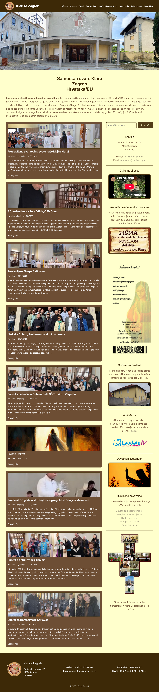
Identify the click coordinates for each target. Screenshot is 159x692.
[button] (4, 41)
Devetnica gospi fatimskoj (129, 511)
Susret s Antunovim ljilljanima (26, 560)
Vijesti (18, 216)
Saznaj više (13, 175)
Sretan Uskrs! (16, 454)
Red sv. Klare (91, 6)
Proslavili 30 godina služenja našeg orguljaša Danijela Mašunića (48, 500)
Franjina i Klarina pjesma (129, 514)
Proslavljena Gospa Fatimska (26, 271)
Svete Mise (148, 6)
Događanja (124, 6)
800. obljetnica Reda (108, 6)
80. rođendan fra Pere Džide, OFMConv (32, 211)
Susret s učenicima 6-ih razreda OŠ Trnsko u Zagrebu (42, 394)
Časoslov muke (130, 525)
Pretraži (145, 125)
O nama (73, 6)
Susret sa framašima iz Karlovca (28, 619)
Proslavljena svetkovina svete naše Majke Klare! (38, 151)
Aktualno (11, 156)
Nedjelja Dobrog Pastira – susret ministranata (36, 334)
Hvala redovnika (129, 518)
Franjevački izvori (129, 521)
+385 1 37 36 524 (134, 156)
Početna (64, 6)
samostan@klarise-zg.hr (133, 160)
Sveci (81, 6)
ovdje (133, 431)
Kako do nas (136, 6)
